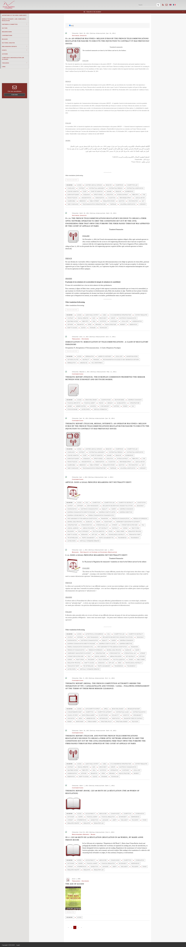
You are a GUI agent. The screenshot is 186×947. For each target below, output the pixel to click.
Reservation (133, 324)
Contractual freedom (116, 188)
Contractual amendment (97, 188)
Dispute (113, 318)
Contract (82, 188)
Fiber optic (135, 194)
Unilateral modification (127, 204)
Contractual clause (122, 712)
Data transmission (93, 505)
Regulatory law (99, 823)
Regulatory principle (134, 531)
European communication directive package (81, 512)
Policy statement (83, 531)
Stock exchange (72, 409)
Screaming (84, 534)
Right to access (72, 327)
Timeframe (113, 204)
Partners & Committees (10, 24)
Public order (120, 531)
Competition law (132, 185)
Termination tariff (135, 534)
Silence (83, 327)
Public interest (94, 201)
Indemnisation (99, 197)
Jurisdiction (94, 820)
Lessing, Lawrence (73, 528)
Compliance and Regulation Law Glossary (13, 58)
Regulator (87, 823)
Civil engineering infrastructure (120, 315)
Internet (114, 525)
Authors (5, 54)
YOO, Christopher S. (97, 362)
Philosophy (70, 531)
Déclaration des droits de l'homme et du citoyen (118, 505)
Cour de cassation (73, 191)
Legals (18, 945)
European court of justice (107, 512)
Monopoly (93, 406)
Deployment (103, 318)
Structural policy (106, 721)
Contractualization (139, 712)
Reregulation (71, 362)
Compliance (71, 188)
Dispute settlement (73, 194)
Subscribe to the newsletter (93, 11)
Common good (115, 813)
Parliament (124, 820)
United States (85, 409)
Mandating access (132, 356)
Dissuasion (86, 194)
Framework (104, 518)
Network (70, 324)
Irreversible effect (125, 197)
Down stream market (88, 715)
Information (114, 770)
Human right (108, 521)
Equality (104, 509)
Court (85, 191)
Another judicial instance (93, 185)
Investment (113, 321)
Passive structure (110, 324)
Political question (98, 531)
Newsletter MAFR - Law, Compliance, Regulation (14, 19)
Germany (110, 403)
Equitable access (72, 321)
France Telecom (72, 197)
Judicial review (140, 197)
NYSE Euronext (104, 406)
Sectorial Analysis (8, 42)
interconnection (86, 525)
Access (79, 185)
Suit (143, 201)
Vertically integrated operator (89, 541)
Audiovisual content (92, 315)
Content (70, 505)
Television (135, 721)
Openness (98, 324)
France (101, 403)
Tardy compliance (72, 204)
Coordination (139, 813)
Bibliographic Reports (9, 46)
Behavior (109, 185)
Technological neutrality (116, 534)
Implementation (86, 197)
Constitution (141, 502)
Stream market (92, 721)
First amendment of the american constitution (82, 518)
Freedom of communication (120, 518)
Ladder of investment (104, 356)
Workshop (143, 204)
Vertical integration (100, 409)
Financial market (89, 403)
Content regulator (141, 315)
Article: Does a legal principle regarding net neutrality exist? (98, 482)
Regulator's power (109, 201)
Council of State (72, 715)
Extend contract (122, 194)
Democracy (140, 505)
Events (4, 50)
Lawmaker (105, 820)
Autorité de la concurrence (94, 634)
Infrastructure (135, 403)
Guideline (89, 521)
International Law (102, 525)
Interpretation (81, 820)
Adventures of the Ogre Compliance (14, 15)
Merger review (90, 718)
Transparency (135, 537)
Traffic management (88, 537)
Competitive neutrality (126, 502)
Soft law (94, 534)
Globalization (121, 403)
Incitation (103, 321)
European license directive (75, 515)
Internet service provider (129, 525)
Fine (144, 194)
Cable (104, 315)
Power (110, 531)
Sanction (121, 201)
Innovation (71, 718)
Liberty (114, 820)
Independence (135, 816)
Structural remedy (122, 721)
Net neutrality (103, 528)
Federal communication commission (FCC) (101, 515)
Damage (109, 191)
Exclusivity (115, 715)
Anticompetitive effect (92, 708)
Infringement (137, 715)
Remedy (125, 406)
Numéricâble (71, 201)
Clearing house (106, 399)
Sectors (4, 28)
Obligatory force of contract (133, 718)
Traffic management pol (106, 537)
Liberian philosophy (89, 528)
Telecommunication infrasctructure (94, 204)
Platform (116, 406)
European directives (126, 512)
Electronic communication (127, 318)
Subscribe (14, 94)
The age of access (74, 884)
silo (133, 406)
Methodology (103, 718)
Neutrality (85, 359)
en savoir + (69, 185)
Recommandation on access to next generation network (121, 359)
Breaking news (7, 31)
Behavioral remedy (91, 399)
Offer (89, 324)
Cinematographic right (74, 712)
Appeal (106, 708)
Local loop (124, 321)
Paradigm (96, 359)
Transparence (122, 537)
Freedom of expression (140, 518)
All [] (72, 25)
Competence (119, 185)
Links (3, 66)
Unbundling (83, 362)
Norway (125, 528)
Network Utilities (72, 359)
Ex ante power (103, 715)
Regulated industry (73, 823)
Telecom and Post (71, 179)
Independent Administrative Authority (128, 521)
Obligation (80, 324)
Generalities (70, 912)
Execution (110, 194)
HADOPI (98, 521)
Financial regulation (108, 816)
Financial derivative (73, 403)
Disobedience (129, 191)
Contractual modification (135, 188)
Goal (94, 321)
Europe (114, 509)
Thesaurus (5, 63)
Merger (69, 406)
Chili (86, 502)
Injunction (111, 197)
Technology (103, 327)
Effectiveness (98, 194)
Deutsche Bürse (119, 399)
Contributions (7, 35)
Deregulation (89, 356)
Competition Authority (105, 712)
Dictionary (70, 816)
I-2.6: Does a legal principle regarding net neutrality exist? (96, 555)
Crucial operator (83, 318)
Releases (5, 39)
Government (123, 816)
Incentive (126, 715)
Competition (96, 502)
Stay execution (133, 201)
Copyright (80, 505)
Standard (93, 327)
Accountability (90, 813)
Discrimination (72, 509)
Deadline (118, 191)
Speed (102, 534)
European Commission (135, 399)
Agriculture (103, 813)
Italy (143, 525)
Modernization (137, 321)
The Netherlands (72, 537)
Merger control (81, 406)
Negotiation (116, 718)
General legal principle (74, 521)
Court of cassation (97, 191)
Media (80, 718)
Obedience (82, 201)
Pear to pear (135, 528)
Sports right (80, 721)
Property (123, 324)
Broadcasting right (134, 708)
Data (93, 318)
